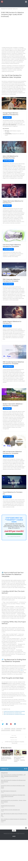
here (22, 669)
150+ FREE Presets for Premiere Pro (8, 791)
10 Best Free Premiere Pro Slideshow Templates (14, 711)
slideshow (13, 730)
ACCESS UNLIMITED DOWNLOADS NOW (14, 534)
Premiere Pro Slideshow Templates (9, 8)
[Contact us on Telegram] (26, 768)
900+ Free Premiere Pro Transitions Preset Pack (14, 714)
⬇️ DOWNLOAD (7, 117)
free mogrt (13, 728)
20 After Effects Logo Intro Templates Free (10, 809)
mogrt (24, 728)
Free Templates (19, 728)
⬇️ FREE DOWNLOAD (8, 160)
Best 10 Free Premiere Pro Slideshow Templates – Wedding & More (19, 759)
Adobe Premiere (7, 728)
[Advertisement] (14, 5)
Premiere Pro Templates (5, 730)
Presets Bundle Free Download (8, 805)
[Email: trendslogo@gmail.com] (24, 768)
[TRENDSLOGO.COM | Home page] (2, 2)
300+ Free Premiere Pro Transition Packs (13, 712)
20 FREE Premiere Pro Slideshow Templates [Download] (6, 759)
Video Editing (18, 730)
